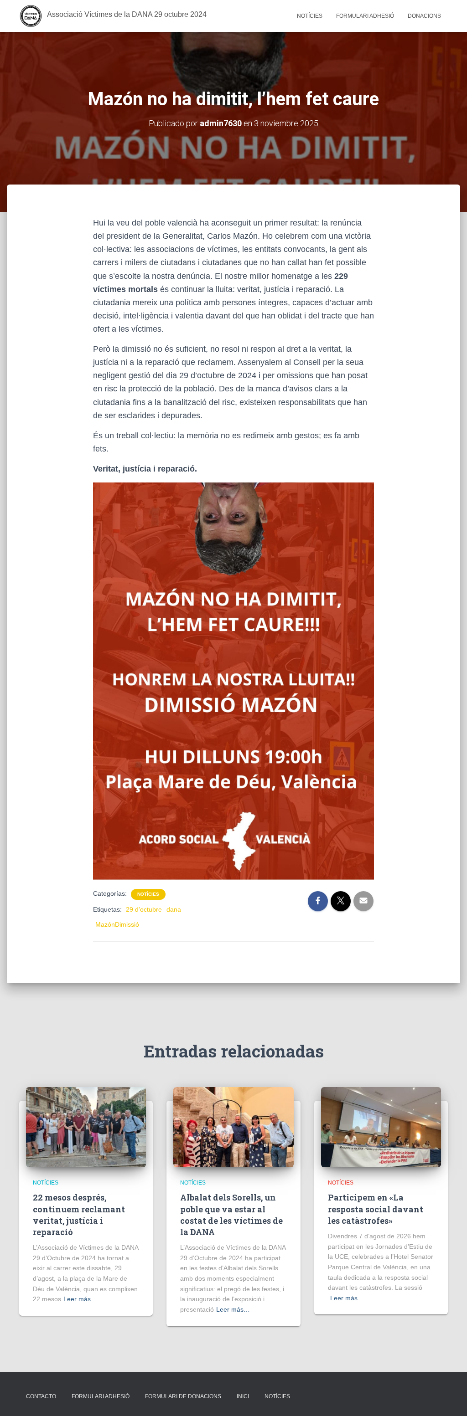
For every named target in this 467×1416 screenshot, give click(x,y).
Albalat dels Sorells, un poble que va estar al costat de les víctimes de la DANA (231, 1214)
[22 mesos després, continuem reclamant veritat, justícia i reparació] (86, 1126)
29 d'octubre (144, 909)
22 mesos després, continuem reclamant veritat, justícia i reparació (79, 1214)
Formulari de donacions (183, 1396)
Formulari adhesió (365, 16)
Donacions (424, 16)
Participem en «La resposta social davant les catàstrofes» (375, 1209)
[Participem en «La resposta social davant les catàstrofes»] (381, 1126)
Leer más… (80, 1299)
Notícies (309, 16)
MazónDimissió (117, 924)
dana (173, 909)
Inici (243, 1396)
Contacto (41, 1396)
